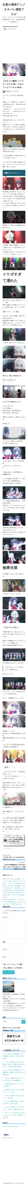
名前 (4, 942)
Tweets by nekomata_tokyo (10, 1126)
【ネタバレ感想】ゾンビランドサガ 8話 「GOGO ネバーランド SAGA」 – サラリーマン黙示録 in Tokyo (14, 881)
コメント (5, 917)
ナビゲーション (11, 29)
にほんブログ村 (7, 1138)
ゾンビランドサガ (8, 848)
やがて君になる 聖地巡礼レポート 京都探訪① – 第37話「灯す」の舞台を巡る (14, 1056)
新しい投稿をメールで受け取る (13, 968)
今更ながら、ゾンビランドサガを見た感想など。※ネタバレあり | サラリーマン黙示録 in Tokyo (14, 901)
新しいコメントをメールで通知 (13, 964)
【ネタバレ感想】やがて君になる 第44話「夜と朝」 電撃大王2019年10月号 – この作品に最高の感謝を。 (14, 1064)
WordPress (13, 1183)
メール (5, 949)
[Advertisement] (14, 46)
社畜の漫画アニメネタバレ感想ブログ (14, 9)
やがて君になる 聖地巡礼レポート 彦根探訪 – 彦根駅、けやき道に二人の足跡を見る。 (14, 1072)
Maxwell (21, 1183)
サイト (5, 957)
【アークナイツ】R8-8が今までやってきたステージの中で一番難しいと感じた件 (14, 1115)
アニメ (12, 78)
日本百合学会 (15, 91)
